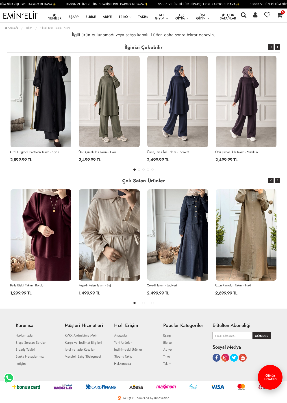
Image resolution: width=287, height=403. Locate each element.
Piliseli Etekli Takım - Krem (55, 28)
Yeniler (54, 18)
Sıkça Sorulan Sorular (31, 342)
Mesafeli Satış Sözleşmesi (83, 356)
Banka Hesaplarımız (30, 356)
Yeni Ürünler (123, 342)
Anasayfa (12, 28)
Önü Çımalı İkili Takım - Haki (97, 152)
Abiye (107, 16)
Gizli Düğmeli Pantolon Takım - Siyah (34, 152)
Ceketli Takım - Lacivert (162, 285)
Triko (123, 16)
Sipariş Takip (123, 356)
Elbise (90, 16)
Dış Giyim (180, 17)
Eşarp (73, 16)
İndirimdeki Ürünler (128, 349)
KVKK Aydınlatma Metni (81, 335)
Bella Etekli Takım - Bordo (26, 285)
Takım (143, 16)
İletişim (21, 363)
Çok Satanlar (228, 17)
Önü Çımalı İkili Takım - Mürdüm (236, 152)
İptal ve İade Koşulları (80, 349)
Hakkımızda (24, 335)
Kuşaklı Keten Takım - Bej (94, 285)
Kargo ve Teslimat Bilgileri (83, 342)
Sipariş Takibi (25, 349)
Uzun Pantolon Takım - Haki (233, 285)
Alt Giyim (159, 17)
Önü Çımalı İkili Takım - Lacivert (168, 152)
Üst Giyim (201, 17)
